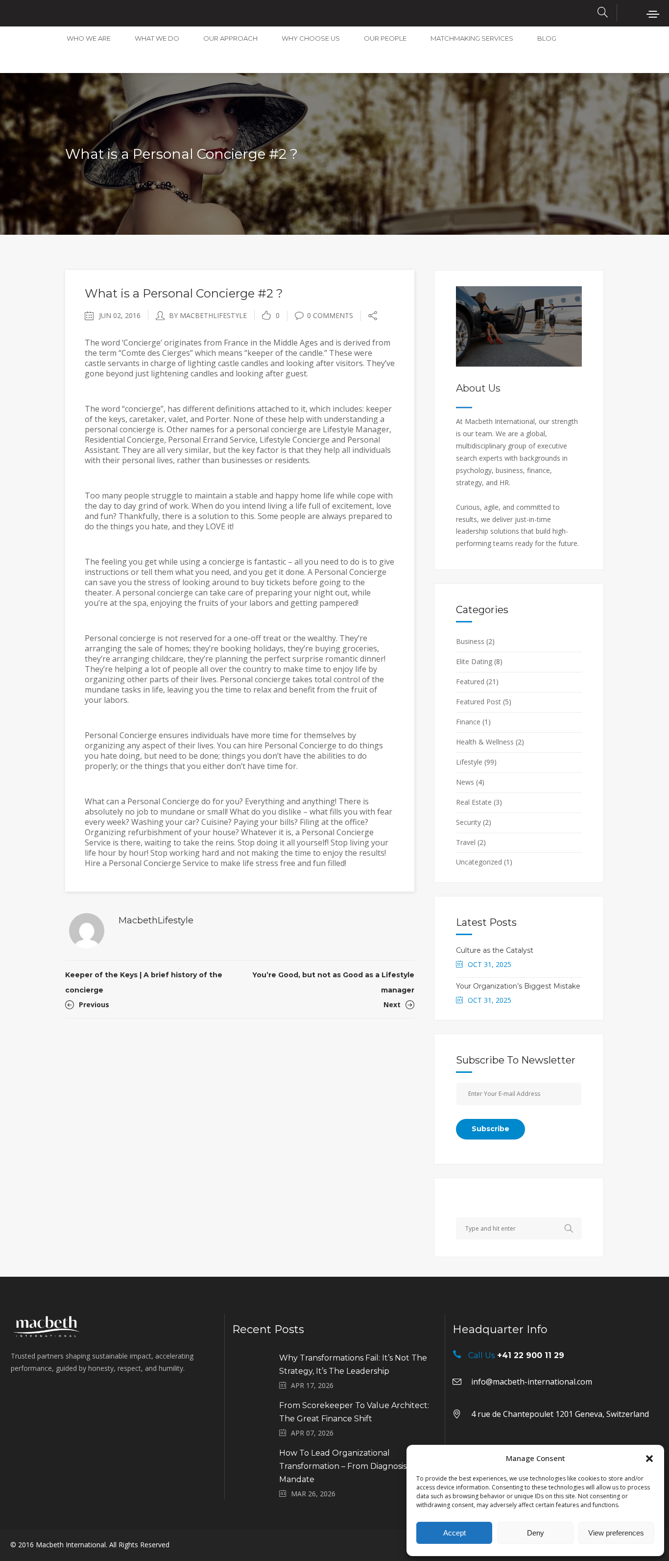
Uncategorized (479, 862)
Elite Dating (474, 661)
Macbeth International (71, 1544)
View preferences (616, 1533)
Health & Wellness (485, 741)
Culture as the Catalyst (494, 950)
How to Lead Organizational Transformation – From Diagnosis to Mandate (348, 1466)
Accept (454, 1533)
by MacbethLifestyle (208, 315)
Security (468, 822)
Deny (535, 1533)
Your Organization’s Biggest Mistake (518, 986)
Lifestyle (469, 762)
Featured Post (478, 701)
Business (470, 641)
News (465, 782)
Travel (466, 842)
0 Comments (330, 315)
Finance (468, 721)
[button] (649, 1458)
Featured (470, 681)
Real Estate (474, 802)
